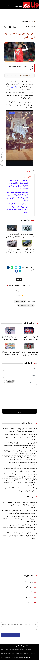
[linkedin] (8, 267)
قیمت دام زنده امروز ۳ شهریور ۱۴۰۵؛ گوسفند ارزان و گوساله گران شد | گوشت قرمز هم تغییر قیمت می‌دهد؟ (19, 505)
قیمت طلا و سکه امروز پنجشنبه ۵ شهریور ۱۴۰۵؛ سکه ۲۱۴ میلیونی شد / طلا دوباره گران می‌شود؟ (19, 430)
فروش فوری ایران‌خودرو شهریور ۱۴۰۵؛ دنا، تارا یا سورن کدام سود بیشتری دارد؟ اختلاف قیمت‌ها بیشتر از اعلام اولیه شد (19, 519)
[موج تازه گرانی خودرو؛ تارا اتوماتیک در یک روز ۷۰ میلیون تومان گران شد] (12, 243)
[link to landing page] (25, 5)
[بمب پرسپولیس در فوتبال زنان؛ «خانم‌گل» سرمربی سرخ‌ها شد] (10, 330)
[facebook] (16, 271)
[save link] (10, 27)
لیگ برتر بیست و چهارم (25, 305)
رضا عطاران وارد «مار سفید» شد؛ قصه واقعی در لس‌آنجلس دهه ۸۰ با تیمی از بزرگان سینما (20, 463)
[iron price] (1, 166)
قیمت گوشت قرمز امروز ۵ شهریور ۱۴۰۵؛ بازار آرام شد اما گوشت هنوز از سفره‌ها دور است (19, 452)
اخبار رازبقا (30, 592)
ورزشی (32, 21)
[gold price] (1, 158)
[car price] (1, 162)
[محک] (19, 555)
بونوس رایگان (29, 587)
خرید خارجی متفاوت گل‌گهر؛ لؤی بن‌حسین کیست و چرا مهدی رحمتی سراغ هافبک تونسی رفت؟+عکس (17, 208)
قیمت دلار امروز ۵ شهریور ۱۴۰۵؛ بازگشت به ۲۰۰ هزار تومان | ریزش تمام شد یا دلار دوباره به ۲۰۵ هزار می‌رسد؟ (19, 437)
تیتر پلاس (30, 602)
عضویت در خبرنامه (7, 624)
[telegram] (20, 267)
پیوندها (16, 624)
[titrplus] (32, 635)
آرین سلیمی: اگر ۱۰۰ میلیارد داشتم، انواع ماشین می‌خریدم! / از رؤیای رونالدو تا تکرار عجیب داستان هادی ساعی (19, 482)
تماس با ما (28, 624)
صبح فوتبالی (29, 597)
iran (2, 649)
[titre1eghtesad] (10, 635)
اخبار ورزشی (24, 21)
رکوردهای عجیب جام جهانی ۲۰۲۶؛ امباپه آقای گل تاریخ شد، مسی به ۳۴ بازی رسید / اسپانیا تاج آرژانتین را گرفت (17, 196)
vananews (15, 649)
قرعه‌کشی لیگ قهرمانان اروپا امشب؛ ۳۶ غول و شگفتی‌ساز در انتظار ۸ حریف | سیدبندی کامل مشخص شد (18, 184)
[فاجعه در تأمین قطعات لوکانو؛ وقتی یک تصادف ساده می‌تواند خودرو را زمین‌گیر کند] (12, 228)
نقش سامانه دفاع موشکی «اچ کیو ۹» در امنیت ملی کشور (19, 641)
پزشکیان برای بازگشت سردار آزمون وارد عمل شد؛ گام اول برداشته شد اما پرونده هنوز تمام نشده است (19, 475)
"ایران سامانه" (15, 646)
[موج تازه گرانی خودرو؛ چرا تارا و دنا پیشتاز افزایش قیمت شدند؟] (27, 243)
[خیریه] (19, 567)
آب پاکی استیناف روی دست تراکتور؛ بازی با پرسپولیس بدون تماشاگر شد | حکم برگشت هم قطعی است (19, 527)
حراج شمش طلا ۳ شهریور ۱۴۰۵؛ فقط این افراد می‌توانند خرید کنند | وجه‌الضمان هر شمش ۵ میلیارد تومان (19, 536)
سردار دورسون (15, 87)
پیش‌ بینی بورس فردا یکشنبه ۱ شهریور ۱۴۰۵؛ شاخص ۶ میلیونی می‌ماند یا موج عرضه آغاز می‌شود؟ (18, 512)
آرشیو (22, 624)
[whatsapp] (12, 267)
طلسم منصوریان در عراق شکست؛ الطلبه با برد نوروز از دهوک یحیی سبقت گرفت (18, 489)
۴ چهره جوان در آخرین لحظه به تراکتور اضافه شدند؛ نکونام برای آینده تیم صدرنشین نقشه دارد (19, 458)
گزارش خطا (18, 296)
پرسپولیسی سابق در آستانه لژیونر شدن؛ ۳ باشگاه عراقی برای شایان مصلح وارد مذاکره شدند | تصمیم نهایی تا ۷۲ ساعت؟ (19, 445)
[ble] (20, 271)
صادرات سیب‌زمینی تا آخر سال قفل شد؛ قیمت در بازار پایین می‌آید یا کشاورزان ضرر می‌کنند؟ (19, 469)
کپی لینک (19, 279)
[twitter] (16, 267)
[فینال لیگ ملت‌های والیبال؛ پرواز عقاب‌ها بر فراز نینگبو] (29, 330)
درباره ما (34, 624)
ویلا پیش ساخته (28, 582)
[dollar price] (1, 154)
